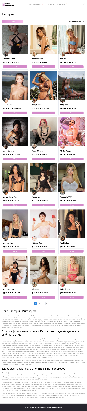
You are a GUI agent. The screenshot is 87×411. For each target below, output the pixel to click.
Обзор (15, 67)
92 (47, 303)
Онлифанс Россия (35, 4)
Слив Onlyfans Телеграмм (56, 4)
